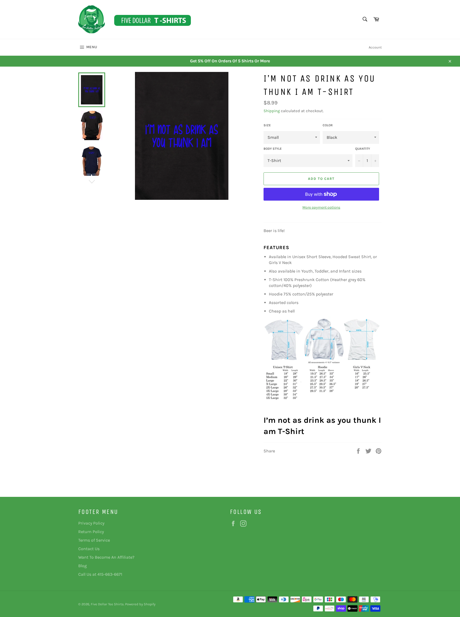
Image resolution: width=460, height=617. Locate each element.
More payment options (321, 207)
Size (267, 125)
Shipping (272, 110)
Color (328, 125)
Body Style (273, 149)
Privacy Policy (91, 523)
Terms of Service (94, 540)
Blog (82, 565)
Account (375, 47)
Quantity (362, 149)
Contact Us (89, 548)
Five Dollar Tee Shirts (107, 604)
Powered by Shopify (140, 604)
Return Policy (91, 531)
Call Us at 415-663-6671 (100, 574)
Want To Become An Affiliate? (106, 557)
